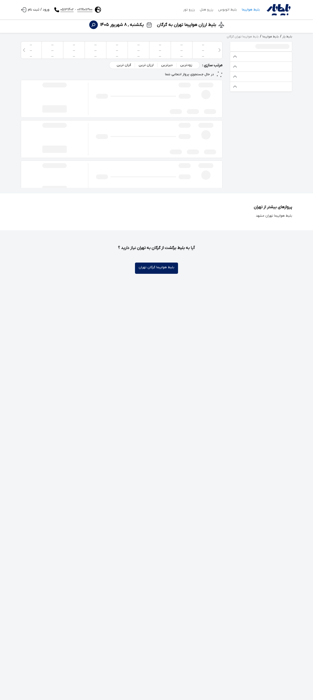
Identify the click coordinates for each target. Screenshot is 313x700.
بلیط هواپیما (251, 9)
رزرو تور (189, 9)
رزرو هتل (206, 9)
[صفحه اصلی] (278, 10)
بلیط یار (287, 37)
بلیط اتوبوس (227, 9)
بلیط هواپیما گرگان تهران (156, 267)
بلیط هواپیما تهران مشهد (274, 215)
